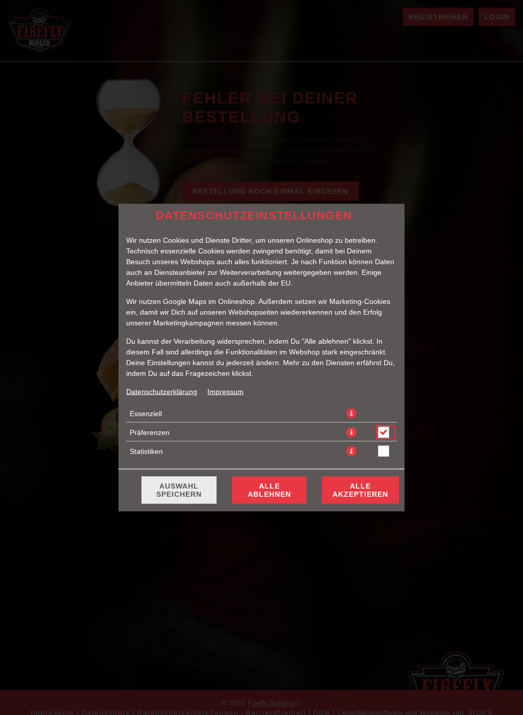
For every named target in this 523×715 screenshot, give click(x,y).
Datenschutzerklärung (161, 392)
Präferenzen (150, 432)
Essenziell (146, 414)
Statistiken (146, 451)
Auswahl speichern (179, 490)
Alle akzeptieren (360, 490)
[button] (351, 413)
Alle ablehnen (269, 490)
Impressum (225, 392)
